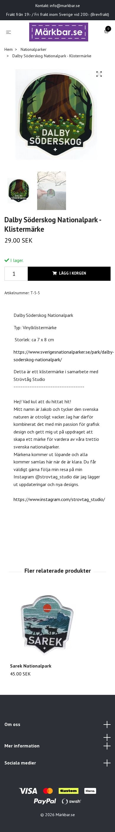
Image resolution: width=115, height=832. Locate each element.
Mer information (22, 764)
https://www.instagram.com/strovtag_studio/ (59, 517)
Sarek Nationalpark (30, 684)
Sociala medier (20, 781)
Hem (8, 67)
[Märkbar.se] (64, 37)
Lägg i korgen (72, 291)
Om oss (12, 742)
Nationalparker (34, 67)
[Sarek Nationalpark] (57, 644)
